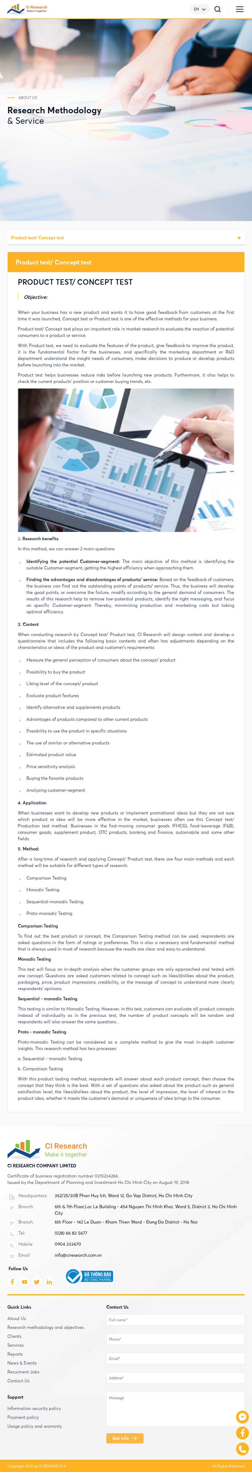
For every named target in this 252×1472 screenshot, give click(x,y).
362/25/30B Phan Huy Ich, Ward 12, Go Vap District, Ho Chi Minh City (123, 1195)
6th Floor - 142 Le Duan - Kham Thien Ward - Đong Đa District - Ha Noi (126, 1222)
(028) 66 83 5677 (71, 1233)
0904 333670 (68, 1244)
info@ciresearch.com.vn (78, 1255)
